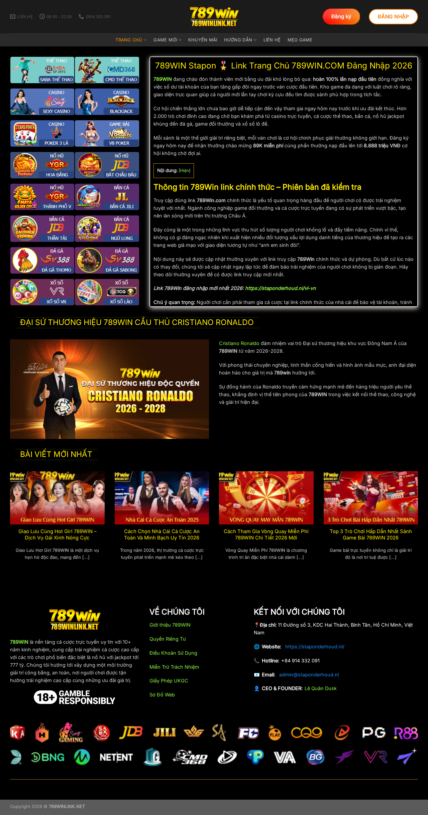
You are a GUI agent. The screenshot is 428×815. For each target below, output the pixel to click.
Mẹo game (300, 39)
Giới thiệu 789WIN (170, 625)
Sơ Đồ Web (162, 694)
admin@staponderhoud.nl (309, 674)
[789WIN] (214, 16)
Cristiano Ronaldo (239, 343)
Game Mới (165, 39)
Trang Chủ (128, 39)
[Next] (419, 524)
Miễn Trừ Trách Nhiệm (174, 667)
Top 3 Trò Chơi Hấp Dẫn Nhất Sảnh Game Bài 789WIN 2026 (371, 534)
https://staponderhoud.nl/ (314, 646)
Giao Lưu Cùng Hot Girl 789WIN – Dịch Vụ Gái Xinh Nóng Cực (57, 534)
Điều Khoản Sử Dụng (173, 653)
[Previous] (9, 524)
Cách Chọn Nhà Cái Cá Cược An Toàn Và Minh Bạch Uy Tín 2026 (162, 534)
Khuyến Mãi (202, 39)
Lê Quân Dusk (321, 688)
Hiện (184, 170)
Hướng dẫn (238, 39)
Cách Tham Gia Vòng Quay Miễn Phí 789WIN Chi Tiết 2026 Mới (266, 534)
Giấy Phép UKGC (168, 680)
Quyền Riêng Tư (167, 639)
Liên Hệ (272, 39)
